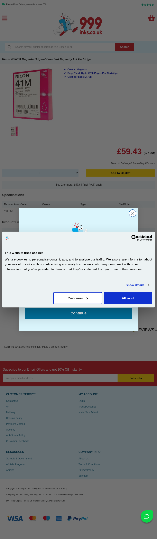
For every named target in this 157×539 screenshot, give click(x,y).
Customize (75, 298)
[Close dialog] (132, 213)
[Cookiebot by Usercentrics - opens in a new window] (134, 238)
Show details (135, 285)
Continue (78, 313)
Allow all (128, 298)
